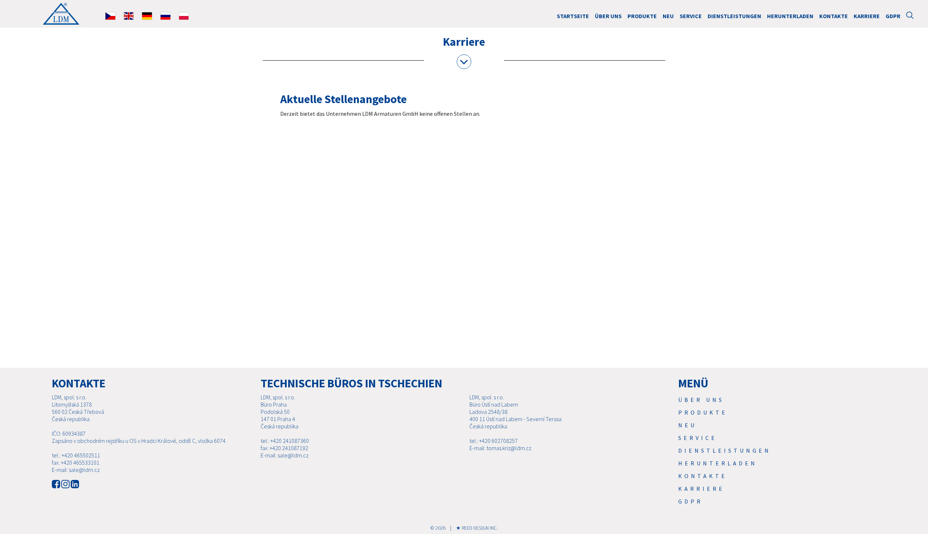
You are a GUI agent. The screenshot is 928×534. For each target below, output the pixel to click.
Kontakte (833, 16)
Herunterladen (790, 16)
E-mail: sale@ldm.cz (76, 469)
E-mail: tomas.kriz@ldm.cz (500, 448)
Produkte (642, 16)
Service (691, 16)
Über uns (608, 16)
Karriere (867, 16)
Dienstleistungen (734, 16)
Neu (668, 16)
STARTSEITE (573, 16)
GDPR (893, 16)
